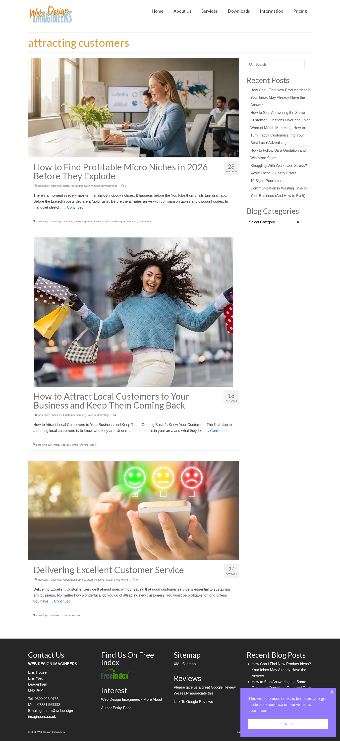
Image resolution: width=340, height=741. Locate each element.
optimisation (130, 221)
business (56, 185)
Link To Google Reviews (193, 701)
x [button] (332, 691)
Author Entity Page (116, 708)
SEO (87, 185)
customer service (70, 615)
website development (104, 185)
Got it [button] (288, 724)
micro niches (94, 221)
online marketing (112, 221)
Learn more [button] (258, 710)
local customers (69, 444)
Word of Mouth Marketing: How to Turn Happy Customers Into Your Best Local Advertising (277, 135)
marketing (80, 221)
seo (141, 221)
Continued (75, 207)
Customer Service (74, 415)
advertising (42, 221)
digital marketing (73, 185)
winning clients (88, 444)
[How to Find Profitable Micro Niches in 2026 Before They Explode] (133, 107)
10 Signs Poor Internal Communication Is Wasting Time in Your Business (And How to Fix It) (278, 188)
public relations (96, 579)
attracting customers (61, 221)
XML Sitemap (185, 664)
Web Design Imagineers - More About (131, 699)
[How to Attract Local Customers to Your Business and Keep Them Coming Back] (133, 312)
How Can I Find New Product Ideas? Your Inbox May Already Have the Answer (280, 97)
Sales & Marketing (98, 415)
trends (148, 221)
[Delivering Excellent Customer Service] (133, 510)
